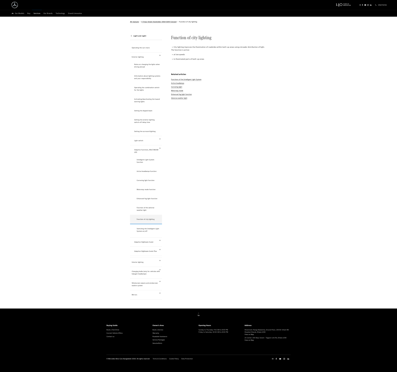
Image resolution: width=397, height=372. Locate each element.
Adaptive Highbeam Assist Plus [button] (145, 251)
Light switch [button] (138, 140)
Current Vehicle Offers (114, 333)
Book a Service (157, 330)
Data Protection (187, 359)
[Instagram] (368, 5)
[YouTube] (365, 5)
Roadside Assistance (159, 336)
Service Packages (158, 340)
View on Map (249, 334)
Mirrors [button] (134, 295)
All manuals (134, 22)
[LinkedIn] (371, 5)
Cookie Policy (174, 359)
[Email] (360, 5)
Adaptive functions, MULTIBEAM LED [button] (146, 151)
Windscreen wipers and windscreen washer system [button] (145, 284)
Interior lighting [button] (137, 262)
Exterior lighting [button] (138, 57)
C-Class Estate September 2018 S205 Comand (158, 22)
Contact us (110, 336)
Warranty (155, 333)
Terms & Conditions (160, 359)
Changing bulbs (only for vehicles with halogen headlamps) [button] (146, 272)
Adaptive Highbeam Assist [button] (143, 242)
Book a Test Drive (112, 330)
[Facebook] (362, 5)
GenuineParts (157, 343)
